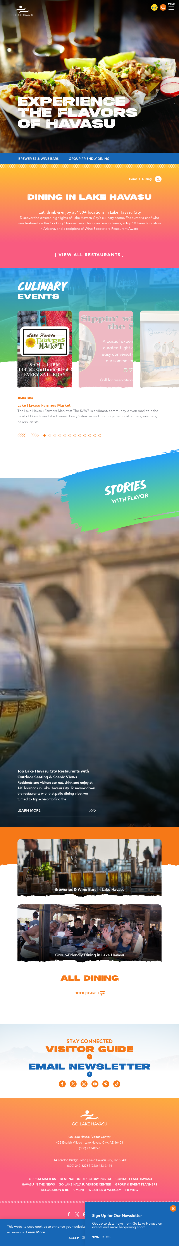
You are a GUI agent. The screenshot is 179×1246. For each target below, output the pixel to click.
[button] (44, 350)
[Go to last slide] (21, 435)
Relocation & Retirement (62, 1190)
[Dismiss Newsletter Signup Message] (173, 1208)
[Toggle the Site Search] (163, 7)
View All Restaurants (89, 254)
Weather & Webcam (104, 1190)
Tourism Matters (41, 1179)
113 (154, 8)
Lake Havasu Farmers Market (44, 405)
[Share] (158, 179)
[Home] (22, 7)
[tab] (44, 435)
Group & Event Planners (136, 1184)
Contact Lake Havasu (133, 1179)
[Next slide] (35, 435)
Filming (131, 1190)
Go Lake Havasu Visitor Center (85, 1184)
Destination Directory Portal (86, 1179)
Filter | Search (86, 993)
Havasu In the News (38, 1184)
